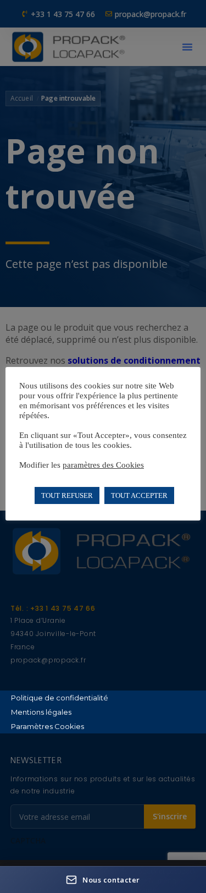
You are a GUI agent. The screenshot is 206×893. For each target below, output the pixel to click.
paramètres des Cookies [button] (103, 465)
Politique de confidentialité (59, 697)
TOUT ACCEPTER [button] (139, 495)
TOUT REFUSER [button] (67, 495)
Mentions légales (41, 712)
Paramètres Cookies (47, 726)
